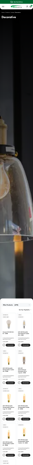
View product (10, 345)
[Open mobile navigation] (3, 6)
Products (8, 12)
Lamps (12, 12)
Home (3, 12)
